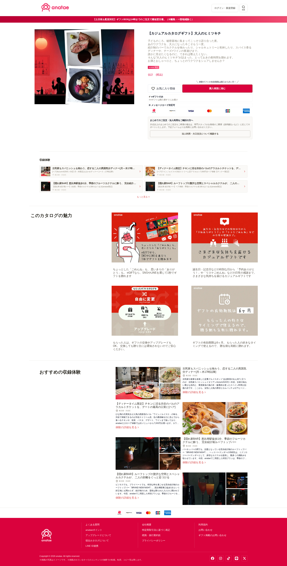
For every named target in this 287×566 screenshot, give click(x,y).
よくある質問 (92, 524)
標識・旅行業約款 (151, 535)
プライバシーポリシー (153, 540)
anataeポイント (94, 530)
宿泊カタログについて (97, 540)
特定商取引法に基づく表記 (156, 530)
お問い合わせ (205, 530)
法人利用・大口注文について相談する (200, 133)
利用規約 (203, 524)
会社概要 (146, 524)
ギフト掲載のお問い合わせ (212, 535)
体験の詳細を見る (193, 392)
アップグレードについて (98, 535)
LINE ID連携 (92, 546)
